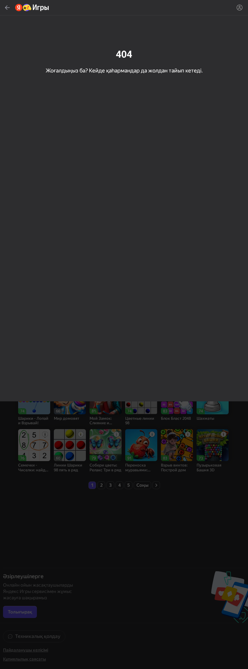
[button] (124, 334)
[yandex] (32, 7)
